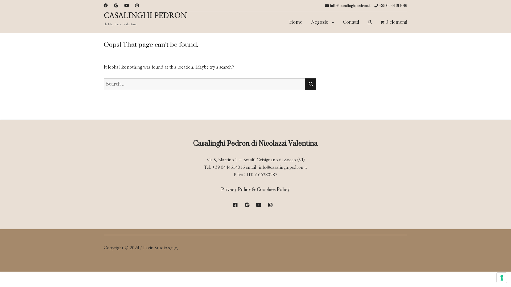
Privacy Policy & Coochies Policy (255, 190)
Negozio (319, 22)
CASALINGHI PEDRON (145, 16)
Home (295, 22)
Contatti (351, 22)
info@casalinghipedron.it (350, 5)
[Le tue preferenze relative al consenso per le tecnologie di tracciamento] (502, 278)
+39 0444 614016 (393, 5)
